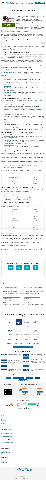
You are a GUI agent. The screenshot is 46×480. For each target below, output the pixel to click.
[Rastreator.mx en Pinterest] (28, 470)
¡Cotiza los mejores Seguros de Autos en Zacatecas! (32, 298)
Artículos (8, 377)
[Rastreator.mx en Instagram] (25, 470)
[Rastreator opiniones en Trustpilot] (32, 404)
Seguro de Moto (18, 3)
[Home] (2, 7)
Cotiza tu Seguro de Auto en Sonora (10, 291)
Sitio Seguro (3, 420)
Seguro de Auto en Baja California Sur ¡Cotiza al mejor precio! (33, 301)
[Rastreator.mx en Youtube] (20, 470)
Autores (2, 419)
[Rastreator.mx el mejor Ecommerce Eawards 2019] (24, 404)
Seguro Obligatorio (23, 380)
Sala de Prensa (4, 462)
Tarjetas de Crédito (5, 453)
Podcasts (3, 461)
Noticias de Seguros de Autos (7, 433)
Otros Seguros (27, 3)
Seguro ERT (22, 3)
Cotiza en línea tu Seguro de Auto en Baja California (11, 305)
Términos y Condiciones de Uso (14, 472)
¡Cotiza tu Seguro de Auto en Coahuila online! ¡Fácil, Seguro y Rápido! (11, 298)
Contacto (3, 423)
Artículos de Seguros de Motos (7, 443)
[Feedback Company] (35, 390)
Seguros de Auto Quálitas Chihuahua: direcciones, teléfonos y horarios (10, 288)
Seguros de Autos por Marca (6, 436)
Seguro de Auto (13, 3)
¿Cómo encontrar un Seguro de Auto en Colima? (33, 291)
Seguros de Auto (4, 432)
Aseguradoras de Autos (18, 377)
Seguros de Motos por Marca (7, 445)
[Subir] (43, 477)
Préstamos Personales (5, 452)
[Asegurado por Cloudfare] (10, 404)
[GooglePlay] (8, 390)
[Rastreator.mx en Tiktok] (31, 470)
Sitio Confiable (37, 472)
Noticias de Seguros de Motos (7, 442)
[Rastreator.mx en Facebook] (15, 470)
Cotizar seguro (40, 2)
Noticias (37, 377)
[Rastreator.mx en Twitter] (18, 470)
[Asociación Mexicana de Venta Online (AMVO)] (23, 408)
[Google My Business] (20, 390)
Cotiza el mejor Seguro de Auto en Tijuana (32, 293)
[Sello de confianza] (17, 404)
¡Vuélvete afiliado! (4, 426)
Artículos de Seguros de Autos (7, 434)
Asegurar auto (29, 377)
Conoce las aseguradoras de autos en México (23, 346)
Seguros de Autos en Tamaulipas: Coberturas (33, 287)
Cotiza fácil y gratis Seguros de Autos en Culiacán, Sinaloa (10, 301)
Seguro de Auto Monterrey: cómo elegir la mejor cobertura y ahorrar (33, 305)
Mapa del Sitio (4, 463)
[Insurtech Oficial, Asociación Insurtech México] (38, 404)
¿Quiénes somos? (4, 417)
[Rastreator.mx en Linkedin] (23, 470)
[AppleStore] (8, 393)
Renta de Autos (4, 451)
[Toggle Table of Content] (42, 43)
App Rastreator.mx (8, 384)
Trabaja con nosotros (5, 424)
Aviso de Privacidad (25, 472)
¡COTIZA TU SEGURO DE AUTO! (8, 25)
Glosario (3, 459)
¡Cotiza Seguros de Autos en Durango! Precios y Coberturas (12, 294)
